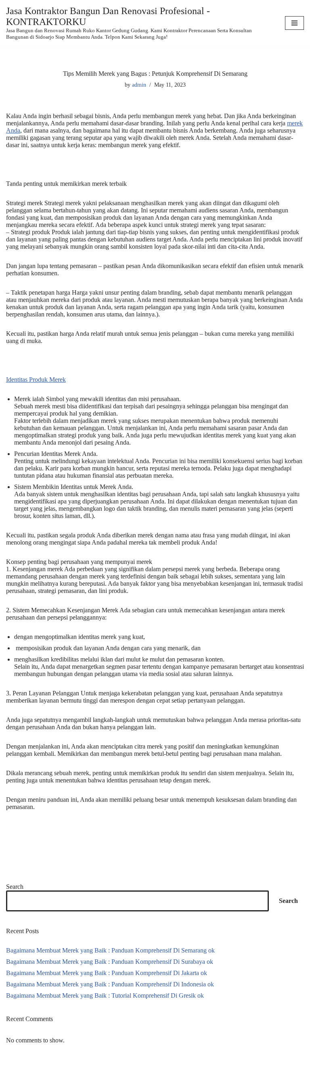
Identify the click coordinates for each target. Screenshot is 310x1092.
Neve (13, 1085)
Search (14, 886)
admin (139, 84)
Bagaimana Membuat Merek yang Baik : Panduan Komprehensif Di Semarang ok (110, 950)
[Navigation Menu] (294, 23)
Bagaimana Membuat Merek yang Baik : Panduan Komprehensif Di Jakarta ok (106, 972)
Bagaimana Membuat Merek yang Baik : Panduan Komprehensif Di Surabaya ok (109, 961)
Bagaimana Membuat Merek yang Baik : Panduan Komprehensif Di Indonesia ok (110, 984)
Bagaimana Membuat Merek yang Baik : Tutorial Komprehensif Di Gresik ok (105, 995)
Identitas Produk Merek (36, 379)
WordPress (70, 1085)
